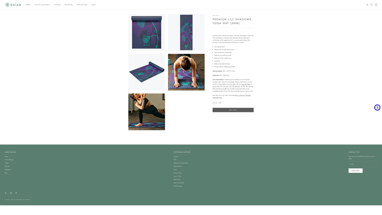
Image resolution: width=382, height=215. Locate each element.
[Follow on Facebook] (6, 193)
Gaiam (216, 15)
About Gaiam (177, 166)
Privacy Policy (178, 173)
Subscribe (355, 171)
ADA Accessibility (179, 183)
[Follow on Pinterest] (16, 193)
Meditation (82, 5)
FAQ (175, 160)
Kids (94, 5)
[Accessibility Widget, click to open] (377, 107)
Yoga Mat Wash (245, 84)
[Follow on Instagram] (11, 193)
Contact (176, 156)
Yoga (28, 5)
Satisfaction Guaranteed (181, 163)
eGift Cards (177, 179)
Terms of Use (177, 176)
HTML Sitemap (178, 186)
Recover (69, 5)
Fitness (57, 5)
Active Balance (42, 5)
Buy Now (233, 110)
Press (175, 170)
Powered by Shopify (23, 199)
